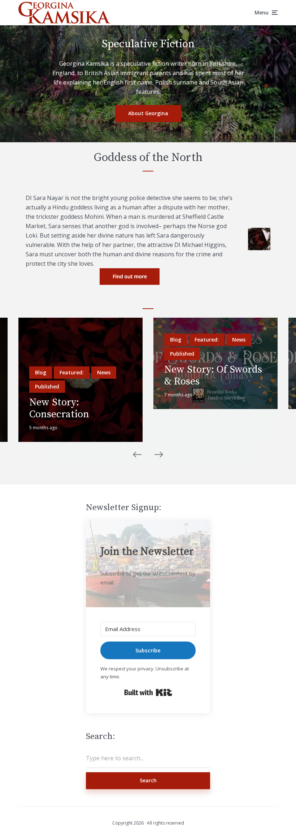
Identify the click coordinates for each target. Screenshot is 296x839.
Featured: (72, 372)
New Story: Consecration (59, 408)
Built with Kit (148, 692)
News (103, 372)
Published (47, 386)
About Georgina (148, 113)
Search (148, 780)
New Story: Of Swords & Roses (213, 376)
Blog (40, 372)
